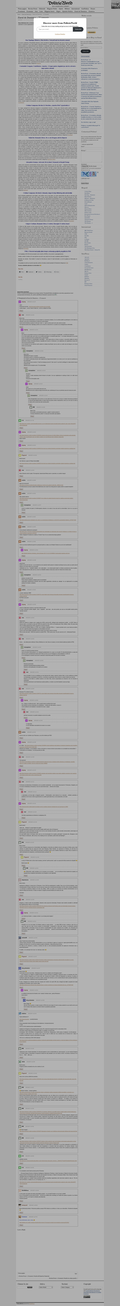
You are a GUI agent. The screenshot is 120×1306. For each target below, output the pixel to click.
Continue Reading (60, 34)
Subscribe (78, 29)
